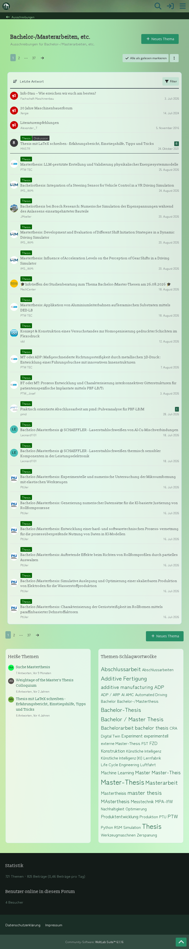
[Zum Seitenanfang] (181, 942)
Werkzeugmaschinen (118, 835)
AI (123, 694)
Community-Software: (94, 942)
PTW (173, 816)
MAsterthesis (115, 801)
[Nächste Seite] (42, 57)
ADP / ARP (110, 694)
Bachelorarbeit (117, 727)
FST (145, 743)
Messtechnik (142, 801)
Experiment (132, 735)
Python (107, 827)
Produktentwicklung (119, 816)
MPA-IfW (164, 801)
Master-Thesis (122, 782)
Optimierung (136, 809)
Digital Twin (110, 736)
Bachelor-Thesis (121, 709)
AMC (130, 694)
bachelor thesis (151, 727)
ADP (159, 686)
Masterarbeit (161, 782)
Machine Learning (117, 772)
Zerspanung (147, 835)
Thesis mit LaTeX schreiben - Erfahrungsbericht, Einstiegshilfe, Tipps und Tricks (51, 704)
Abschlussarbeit (121, 668)
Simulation (132, 827)
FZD (153, 743)
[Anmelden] (170, 6)
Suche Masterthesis (33, 667)
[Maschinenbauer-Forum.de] (6, 6)
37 (33, 57)
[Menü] (183, 6)
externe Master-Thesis (120, 743)
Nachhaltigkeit (112, 809)
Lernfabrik (152, 758)
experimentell (156, 735)
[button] (174, 58)
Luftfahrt (148, 764)
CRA (173, 728)
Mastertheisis (113, 793)
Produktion (149, 816)
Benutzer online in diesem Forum (40, 891)
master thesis (144, 792)
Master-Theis (166, 772)
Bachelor (108, 701)
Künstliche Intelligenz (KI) (121, 758)
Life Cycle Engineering (120, 764)
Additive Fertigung (124, 678)
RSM (118, 827)
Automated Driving (151, 694)
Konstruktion (113, 750)
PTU (162, 816)
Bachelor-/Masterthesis (137, 701)
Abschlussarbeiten (157, 669)
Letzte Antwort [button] (32, 81)
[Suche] (158, 6)
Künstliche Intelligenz (143, 751)
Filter (173, 81)
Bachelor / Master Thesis (132, 719)
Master (142, 772)
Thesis (151, 826)
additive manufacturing (127, 686)
